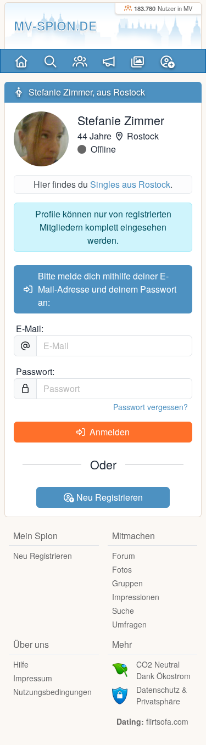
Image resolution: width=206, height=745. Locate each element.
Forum (123, 555)
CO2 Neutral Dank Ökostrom (163, 670)
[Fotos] (138, 61)
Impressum (32, 678)
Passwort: (35, 371)
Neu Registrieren (108, 497)
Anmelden (108, 431)
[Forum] (109, 61)
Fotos (122, 569)
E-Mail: (29, 328)
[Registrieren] (167, 61)
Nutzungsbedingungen (52, 691)
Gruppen (127, 583)
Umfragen (129, 624)
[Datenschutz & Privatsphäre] (119, 694)
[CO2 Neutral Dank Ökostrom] (119, 669)
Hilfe (21, 664)
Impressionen (135, 596)
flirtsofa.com (167, 721)
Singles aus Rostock (130, 184)
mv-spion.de (55, 25)
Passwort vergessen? (150, 406)
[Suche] (50, 61)
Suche (123, 610)
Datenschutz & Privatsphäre (161, 695)
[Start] (21, 61)
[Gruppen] (80, 61)
